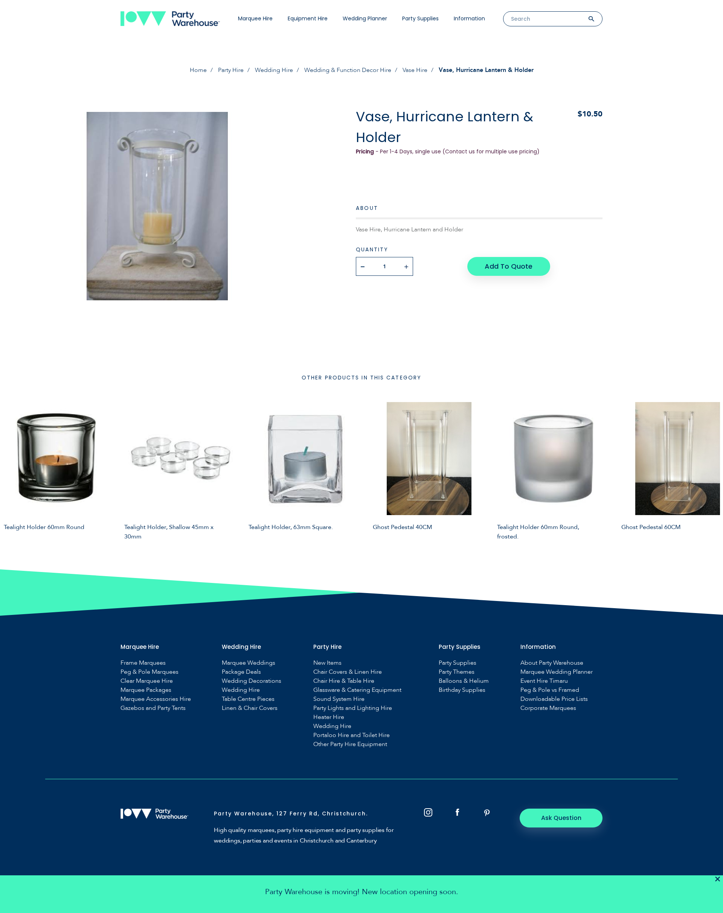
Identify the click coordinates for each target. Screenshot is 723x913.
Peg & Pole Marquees (149, 672)
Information (469, 18)
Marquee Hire (255, 18)
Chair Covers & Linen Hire (347, 672)
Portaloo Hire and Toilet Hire (351, 735)
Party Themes (456, 672)
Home (198, 70)
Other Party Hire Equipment (350, 744)
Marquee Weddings (248, 663)
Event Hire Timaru (544, 681)
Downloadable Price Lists (554, 699)
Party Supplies (420, 18)
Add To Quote (508, 266)
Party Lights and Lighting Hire (352, 708)
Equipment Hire (308, 18)
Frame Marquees (143, 663)
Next (711, 469)
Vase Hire (415, 70)
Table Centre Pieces (248, 699)
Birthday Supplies (462, 690)
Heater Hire (328, 717)
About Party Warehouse (551, 663)
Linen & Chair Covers (250, 708)
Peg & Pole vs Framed (549, 690)
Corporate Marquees (548, 708)
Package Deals (241, 672)
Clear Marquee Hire (146, 681)
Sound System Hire (339, 699)
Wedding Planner (365, 18)
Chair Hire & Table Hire (343, 681)
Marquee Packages (145, 690)
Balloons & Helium (464, 681)
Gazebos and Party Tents (153, 708)
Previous (11, 469)
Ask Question (561, 818)
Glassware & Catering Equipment (357, 690)
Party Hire (231, 70)
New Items (327, 663)
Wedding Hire (274, 70)
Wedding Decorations (251, 681)
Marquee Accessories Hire (155, 699)
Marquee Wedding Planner (556, 672)
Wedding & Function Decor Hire (347, 70)
